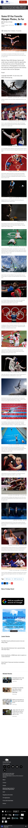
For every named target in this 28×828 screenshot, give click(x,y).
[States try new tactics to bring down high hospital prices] (7, 702)
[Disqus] (14, 738)
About (4, 779)
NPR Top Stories (18, 579)
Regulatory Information (8, 794)
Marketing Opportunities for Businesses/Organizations (9, 789)
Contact (4, 782)
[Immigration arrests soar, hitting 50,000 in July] (7, 680)
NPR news (8, 579)
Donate (24, 2)
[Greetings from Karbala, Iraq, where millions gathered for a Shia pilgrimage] (7, 690)
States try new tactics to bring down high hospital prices (18, 701)
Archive (4, 803)
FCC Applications (6, 797)
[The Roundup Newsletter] (14, 620)
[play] (2, 826)
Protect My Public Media (8, 800)
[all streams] (26, 826)
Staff (4, 791)
